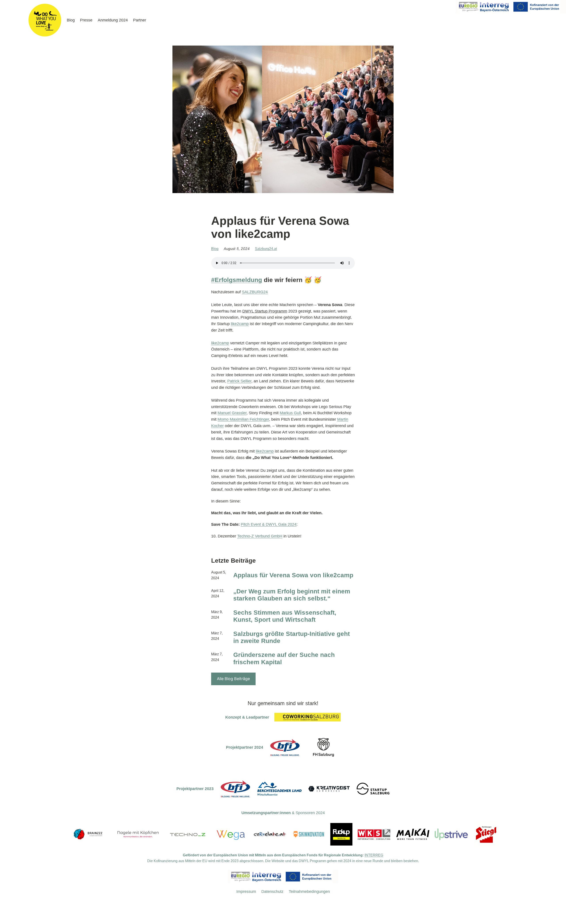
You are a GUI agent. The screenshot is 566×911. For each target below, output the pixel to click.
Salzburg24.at (266, 249)
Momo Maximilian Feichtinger (243, 419)
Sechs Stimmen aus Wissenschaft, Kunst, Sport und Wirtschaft (284, 616)
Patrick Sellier (239, 381)
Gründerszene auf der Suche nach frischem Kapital (284, 658)
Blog (214, 249)
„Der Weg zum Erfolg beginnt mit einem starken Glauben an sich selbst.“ (291, 595)
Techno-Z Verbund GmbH (259, 536)
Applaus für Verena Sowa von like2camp (293, 575)
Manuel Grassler (232, 413)
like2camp (240, 324)
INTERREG (374, 855)
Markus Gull (290, 413)
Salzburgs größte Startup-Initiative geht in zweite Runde (291, 637)
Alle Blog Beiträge (233, 678)
